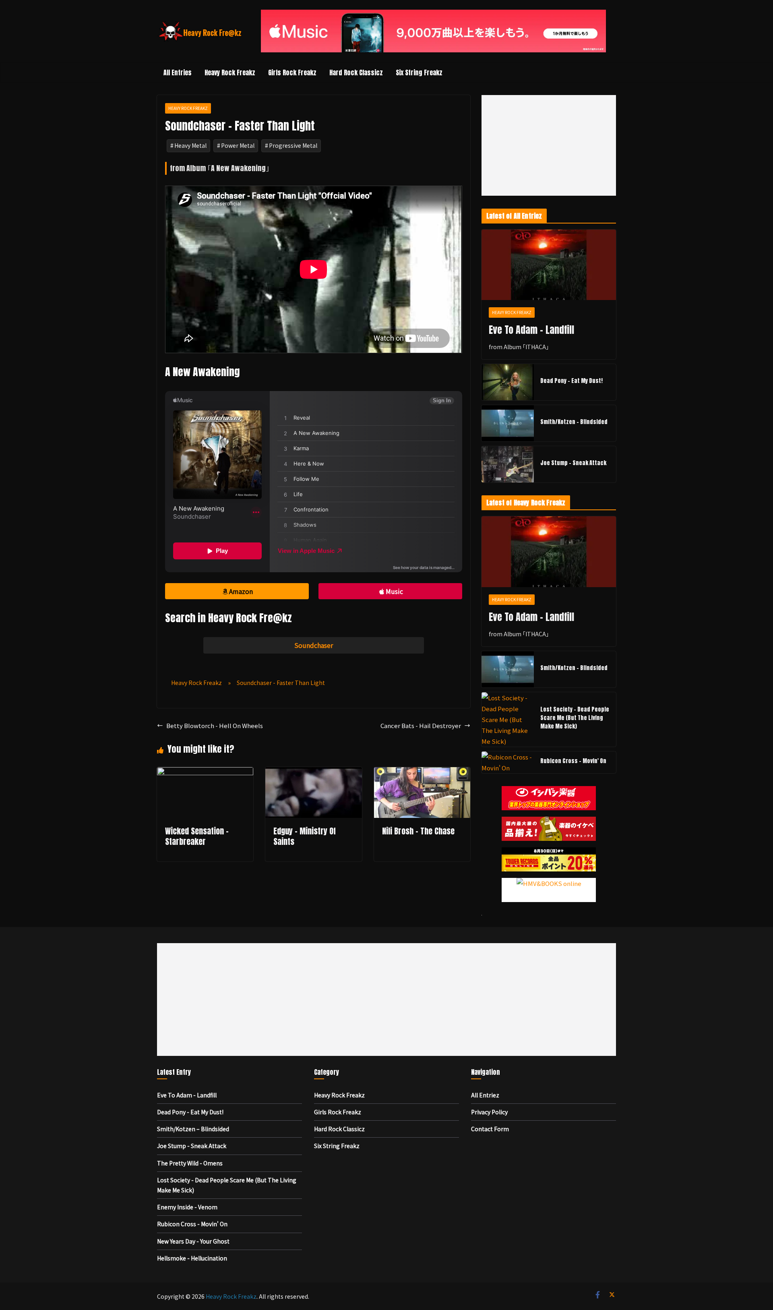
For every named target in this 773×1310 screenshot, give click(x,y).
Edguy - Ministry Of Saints (304, 836)
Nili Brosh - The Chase (418, 831)
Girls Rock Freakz (292, 72)
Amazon (241, 591)
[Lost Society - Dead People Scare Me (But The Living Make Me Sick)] (508, 719)
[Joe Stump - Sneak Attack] (508, 464)
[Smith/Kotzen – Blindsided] (508, 423)
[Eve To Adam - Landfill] (549, 265)
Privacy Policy (489, 1112)
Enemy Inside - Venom (187, 1207)
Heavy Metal (190, 145)
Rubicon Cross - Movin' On (573, 761)
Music (394, 591)
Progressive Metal (293, 145)
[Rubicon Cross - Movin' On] (508, 762)
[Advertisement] (549, 145)
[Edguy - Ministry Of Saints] (313, 772)
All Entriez (485, 1095)
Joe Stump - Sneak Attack (573, 463)
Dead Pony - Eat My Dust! (571, 381)
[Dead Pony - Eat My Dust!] (508, 382)
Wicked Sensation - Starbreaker (197, 836)
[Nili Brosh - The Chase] (422, 772)
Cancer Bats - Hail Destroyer (420, 725)
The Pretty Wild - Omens (190, 1163)
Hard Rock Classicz (356, 72)
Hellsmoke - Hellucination (192, 1258)
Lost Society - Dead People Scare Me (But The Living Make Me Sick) (574, 718)
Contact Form (490, 1129)
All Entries (177, 72)
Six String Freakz (419, 72)
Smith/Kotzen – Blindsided (574, 422)
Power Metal (237, 145)
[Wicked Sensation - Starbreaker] (205, 772)
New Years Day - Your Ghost (193, 1241)
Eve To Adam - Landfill (531, 330)
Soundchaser (313, 645)
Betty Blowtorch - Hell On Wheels (214, 725)
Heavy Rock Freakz (230, 72)
